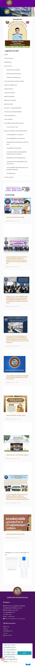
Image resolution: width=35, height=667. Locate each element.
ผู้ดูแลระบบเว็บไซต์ (7, 635)
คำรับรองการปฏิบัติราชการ (10, 85)
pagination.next (12, 569)
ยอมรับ (24, 653)
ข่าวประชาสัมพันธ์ (8, 119)
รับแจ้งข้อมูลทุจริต (11, 173)
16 (26, 573)
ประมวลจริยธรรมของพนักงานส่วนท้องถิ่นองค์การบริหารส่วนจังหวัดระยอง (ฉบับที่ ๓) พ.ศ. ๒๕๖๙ (17, 377)
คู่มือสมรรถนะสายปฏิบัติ (10, 100)
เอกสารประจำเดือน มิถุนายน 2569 (15, 534)
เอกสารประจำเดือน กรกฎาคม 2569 (15, 415)
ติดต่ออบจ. (5, 629)
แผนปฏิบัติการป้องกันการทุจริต (14, 148)
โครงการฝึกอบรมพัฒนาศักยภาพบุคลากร (14, 123)
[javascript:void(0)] (17, 190)
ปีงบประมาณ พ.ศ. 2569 (12, 127)
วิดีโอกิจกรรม (6, 627)
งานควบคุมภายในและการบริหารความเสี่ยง (14, 81)
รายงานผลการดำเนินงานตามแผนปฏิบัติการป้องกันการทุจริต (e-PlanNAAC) (17, 153)
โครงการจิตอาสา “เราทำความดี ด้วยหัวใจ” (17, 455)
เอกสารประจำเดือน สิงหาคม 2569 (15, 217)
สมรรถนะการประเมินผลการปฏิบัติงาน (13, 112)
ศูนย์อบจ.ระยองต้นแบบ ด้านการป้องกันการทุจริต (15, 131)
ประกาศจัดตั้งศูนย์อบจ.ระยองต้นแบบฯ (16, 138)
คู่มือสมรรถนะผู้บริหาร (9, 96)
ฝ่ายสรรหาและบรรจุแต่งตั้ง (13, 70)
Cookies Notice (12, 661)
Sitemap (5, 633)
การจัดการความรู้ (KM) (9, 93)
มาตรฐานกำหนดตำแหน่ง (10, 115)
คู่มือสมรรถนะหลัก (8, 104)
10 (26, 569)
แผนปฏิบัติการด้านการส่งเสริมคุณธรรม (16, 158)
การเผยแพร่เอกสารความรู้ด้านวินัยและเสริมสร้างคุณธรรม (17, 163)
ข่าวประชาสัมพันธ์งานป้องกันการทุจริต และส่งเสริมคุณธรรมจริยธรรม (17, 168)
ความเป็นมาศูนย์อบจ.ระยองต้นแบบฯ (15, 134)
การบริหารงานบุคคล (9, 177)
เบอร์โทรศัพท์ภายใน (8, 631)
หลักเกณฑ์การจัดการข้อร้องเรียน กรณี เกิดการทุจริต (17, 143)
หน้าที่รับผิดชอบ (8, 62)
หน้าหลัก (6, 54)
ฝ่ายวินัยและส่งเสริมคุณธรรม (14, 77)
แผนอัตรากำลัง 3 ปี (8, 89)
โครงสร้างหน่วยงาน (9, 58)
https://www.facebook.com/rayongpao (15, 619)
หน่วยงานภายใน (8, 66)
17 (22, 576)
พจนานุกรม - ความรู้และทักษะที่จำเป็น (12, 108)
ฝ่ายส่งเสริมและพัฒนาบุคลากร (14, 74)
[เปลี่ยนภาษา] (2, 659)
